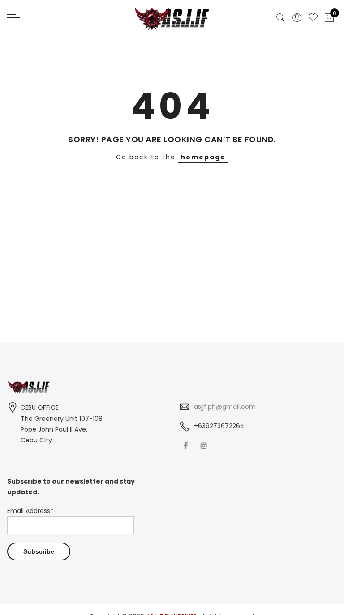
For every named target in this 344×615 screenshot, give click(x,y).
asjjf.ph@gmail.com (225, 406)
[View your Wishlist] (313, 17)
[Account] (297, 17)
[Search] (281, 17)
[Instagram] (205, 445)
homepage (203, 157)
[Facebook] (187, 445)
